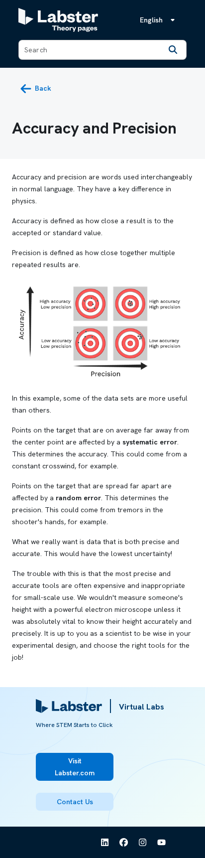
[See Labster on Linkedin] (105, 842)
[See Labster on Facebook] (123, 842)
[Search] (173, 49)
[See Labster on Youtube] (161, 842)
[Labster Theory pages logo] (58, 20)
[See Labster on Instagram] (142, 842)
